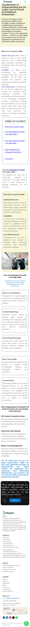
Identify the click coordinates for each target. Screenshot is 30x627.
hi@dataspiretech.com (13, 598)
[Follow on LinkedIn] (7, 617)
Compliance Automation (10, 551)
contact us (15, 500)
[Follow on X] (13, 617)
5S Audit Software (8, 545)
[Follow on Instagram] (10, 617)
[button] (26, 623)
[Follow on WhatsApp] (16, 617)
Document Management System (12, 553)
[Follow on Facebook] (4, 617)
